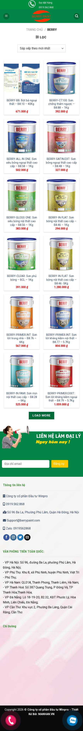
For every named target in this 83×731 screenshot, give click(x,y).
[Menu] (6, 16)
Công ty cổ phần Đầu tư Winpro (26, 496)
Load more (41, 415)
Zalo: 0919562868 (18, 528)
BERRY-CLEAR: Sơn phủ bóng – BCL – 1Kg (21, 277)
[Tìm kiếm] (77, 16)
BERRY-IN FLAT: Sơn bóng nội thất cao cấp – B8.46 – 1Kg (61, 221)
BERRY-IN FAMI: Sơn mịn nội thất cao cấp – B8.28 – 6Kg (21, 397)
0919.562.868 (15, 504)
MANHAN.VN (46, 714)
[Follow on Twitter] (20, 537)
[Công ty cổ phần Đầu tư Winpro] (41, 16)
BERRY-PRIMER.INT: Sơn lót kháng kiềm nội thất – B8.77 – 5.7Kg (61, 338)
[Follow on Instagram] (13, 537)
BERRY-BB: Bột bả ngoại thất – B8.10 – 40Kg (22, 102)
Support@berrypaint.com (23, 520)
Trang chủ (34, 30)
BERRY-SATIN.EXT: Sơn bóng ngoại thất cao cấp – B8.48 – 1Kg (61, 162)
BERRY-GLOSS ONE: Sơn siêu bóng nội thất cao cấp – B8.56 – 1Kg (22, 221)
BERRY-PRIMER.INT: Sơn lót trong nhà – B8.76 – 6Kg (22, 338)
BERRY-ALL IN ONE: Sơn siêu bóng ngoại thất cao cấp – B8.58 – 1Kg (21, 162)
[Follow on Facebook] (6, 537)
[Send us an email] (27, 537)
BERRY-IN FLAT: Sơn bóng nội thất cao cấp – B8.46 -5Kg (61, 279)
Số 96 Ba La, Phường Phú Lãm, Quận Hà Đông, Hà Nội (42, 512)
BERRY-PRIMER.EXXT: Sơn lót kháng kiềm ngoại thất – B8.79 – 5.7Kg (61, 397)
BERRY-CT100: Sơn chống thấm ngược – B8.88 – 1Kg (61, 104)
